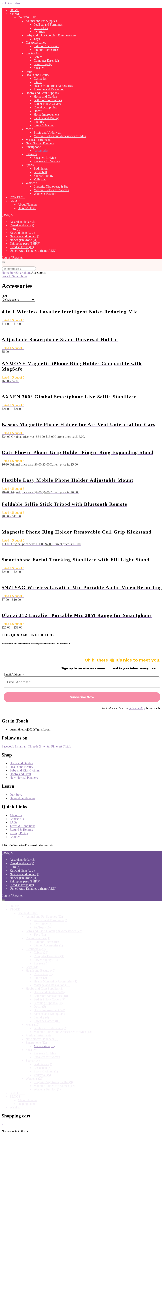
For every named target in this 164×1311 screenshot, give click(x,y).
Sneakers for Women (47, 161)
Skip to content (11, 3)
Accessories (41, 150)
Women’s (31, 183)
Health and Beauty (37, 75)
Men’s (29, 129)
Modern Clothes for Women (51, 190)
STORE (15, 13)
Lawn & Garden (44, 125)
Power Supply (43, 64)
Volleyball (40, 179)
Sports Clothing (43, 175)
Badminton (41, 168)
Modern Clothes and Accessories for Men (60, 136)
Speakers (39, 67)
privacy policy (137, 708)
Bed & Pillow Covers (47, 103)
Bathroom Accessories (48, 100)
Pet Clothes (41, 28)
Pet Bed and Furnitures (48, 24)
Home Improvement (46, 114)
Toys (37, 39)
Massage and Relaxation (49, 89)
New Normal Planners (40, 143)
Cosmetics (40, 78)
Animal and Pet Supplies (41, 21)
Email (18, 1244)
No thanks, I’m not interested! (82, 1306)
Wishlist (15, 1107)
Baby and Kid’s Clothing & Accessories (51, 35)
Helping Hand (27, 208)
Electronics (33, 53)
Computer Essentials (46, 60)
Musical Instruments (38, 139)
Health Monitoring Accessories (53, 85)
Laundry (39, 121)
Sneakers (31, 154)
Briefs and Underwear (48, 132)
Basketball (40, 172)
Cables (38, 57)
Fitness (38, 82)
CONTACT (17, 197)
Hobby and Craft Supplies (42, 93)
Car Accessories (36, 42)
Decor (37, 111)
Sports (30, 165)
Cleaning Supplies (45, 107)
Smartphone (33, 147)
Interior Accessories (46, 49)
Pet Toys (39, 31)
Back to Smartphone (14, 276)
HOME (14, 10)
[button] (7, 215)
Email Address (14, 674)
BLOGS (15, 201)
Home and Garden (45, 96)
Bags (29, 71)
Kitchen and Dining (46, 118)
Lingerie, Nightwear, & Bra (51, 186)
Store (12, 272)
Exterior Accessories (46, 46)
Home (5, 272)
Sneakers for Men (45, 157)
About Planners (27, 204)
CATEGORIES (28, 17)
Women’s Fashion (45, 193)
